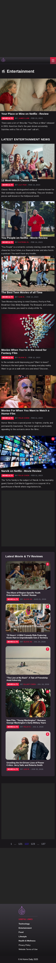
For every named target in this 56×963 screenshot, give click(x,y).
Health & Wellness (27, 941)
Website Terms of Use (28, 949)
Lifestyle (23, 936)
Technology (24, 924)
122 (27, 843)
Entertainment (25, 928)
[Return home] (3, 60)
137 (43, 843)
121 (20, 843)
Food (21, 932)
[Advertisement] (28, 28)
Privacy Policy (24, 945)
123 (33, 843)
